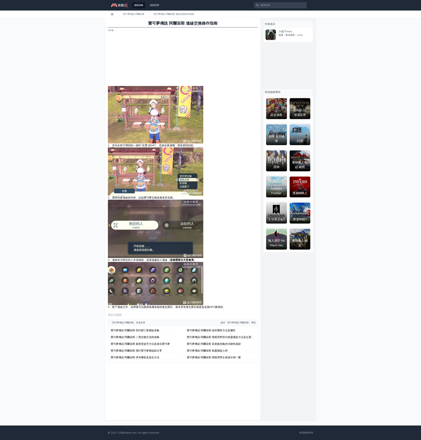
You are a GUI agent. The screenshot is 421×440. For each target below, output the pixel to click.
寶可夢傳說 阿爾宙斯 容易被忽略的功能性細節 (214, 344)
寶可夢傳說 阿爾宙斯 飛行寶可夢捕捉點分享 (136, 351)
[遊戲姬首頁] (112, 14)
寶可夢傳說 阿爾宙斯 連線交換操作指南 (174, 14)
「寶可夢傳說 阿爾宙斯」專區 (240, 322)
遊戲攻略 (138, 5)
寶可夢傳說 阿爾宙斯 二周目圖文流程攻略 (135, 337)
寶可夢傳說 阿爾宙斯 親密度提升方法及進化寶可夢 (140, 344)
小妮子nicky (285, 31)
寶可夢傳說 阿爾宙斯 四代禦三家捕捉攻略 (135, 330)
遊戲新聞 (154, 5)
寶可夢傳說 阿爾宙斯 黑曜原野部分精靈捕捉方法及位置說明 (220, 337)
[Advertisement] (182, 59)
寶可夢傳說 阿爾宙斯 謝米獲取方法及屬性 (211, 330)
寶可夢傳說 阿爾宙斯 (133, 14)
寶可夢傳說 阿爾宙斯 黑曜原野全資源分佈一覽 (214, 357)
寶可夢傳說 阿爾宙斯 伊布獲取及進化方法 (135, 357)
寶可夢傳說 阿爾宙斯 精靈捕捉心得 (207, 351)
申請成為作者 (306, 432)
